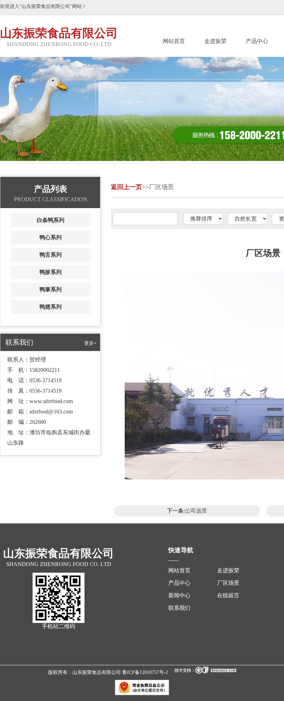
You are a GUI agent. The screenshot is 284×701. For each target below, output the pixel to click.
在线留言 (228, 595)
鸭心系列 (50, 237)
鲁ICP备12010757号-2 (145, 672)
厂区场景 (228, 583)
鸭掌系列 (50, 289)
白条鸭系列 (50, 220)
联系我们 (179, 608)
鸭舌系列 (50, 255)
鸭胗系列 (50, 272)
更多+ (90, 343)
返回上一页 (126, 186)
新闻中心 (179, 595)
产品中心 (257, 41)
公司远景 (196, 511)
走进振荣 (215, 41)
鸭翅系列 (50, 307)
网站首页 (174, 41)
